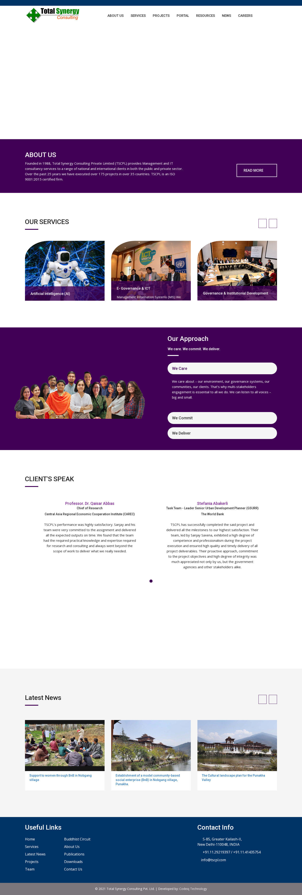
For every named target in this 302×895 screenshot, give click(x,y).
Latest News (35, 854)
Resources (205, 16)
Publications (74, 854)
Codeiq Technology (193, 889)
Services (138, 16)
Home (30, 839)
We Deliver (181, 433)
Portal (183, 16)
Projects (161, 16)
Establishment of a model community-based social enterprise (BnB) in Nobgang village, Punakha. (148, 780)
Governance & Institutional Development (235, 293)
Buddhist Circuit (77, 839)
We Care (179, 368)
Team (29, 869)
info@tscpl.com (213, 859)
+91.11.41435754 (247, 852)
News (226, 16)
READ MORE (254, 170)
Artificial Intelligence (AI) (50, 294)
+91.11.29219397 (216, 852)
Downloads (73, 861)
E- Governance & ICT (133, 288)
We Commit (182, 418)
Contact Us (73, 869)
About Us (115, 16)
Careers (245, 16)
